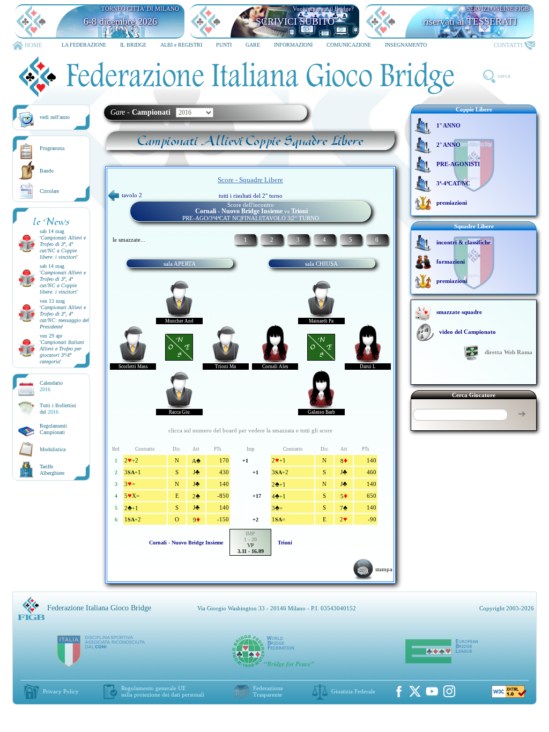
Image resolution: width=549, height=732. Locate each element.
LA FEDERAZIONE (84, 45)
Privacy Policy (61, 691)
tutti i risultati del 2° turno (251, 195)
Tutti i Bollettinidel (58, 408)
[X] (415, 691)
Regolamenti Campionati (53, 429)
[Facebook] (398, 691)
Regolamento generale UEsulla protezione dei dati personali (162, 691)
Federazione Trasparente (268, 691)
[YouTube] (432, 691)
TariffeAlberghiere (52, 470)
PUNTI (224, 45)
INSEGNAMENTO (406, 45)
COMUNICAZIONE (349, 45)
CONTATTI (508, 45)
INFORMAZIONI (293, 45)
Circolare (49, 191)
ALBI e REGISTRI (181, 45)
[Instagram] (449, 691)
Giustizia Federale (353, 691)
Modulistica (52, 449)
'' (63, 247)
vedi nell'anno (55, 117)
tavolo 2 (132, 195)
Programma (52, 148)
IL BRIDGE (133, 45)
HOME (33, 45)
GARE (253, 45)
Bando (47, 171)
